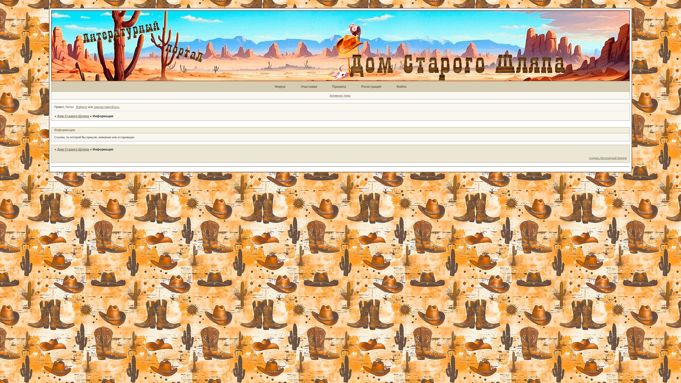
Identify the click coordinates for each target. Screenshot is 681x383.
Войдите (81, 107)
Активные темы (340, 95)
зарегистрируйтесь (106, 107)
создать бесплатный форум (608, 158)
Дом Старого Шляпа (73, 116)
